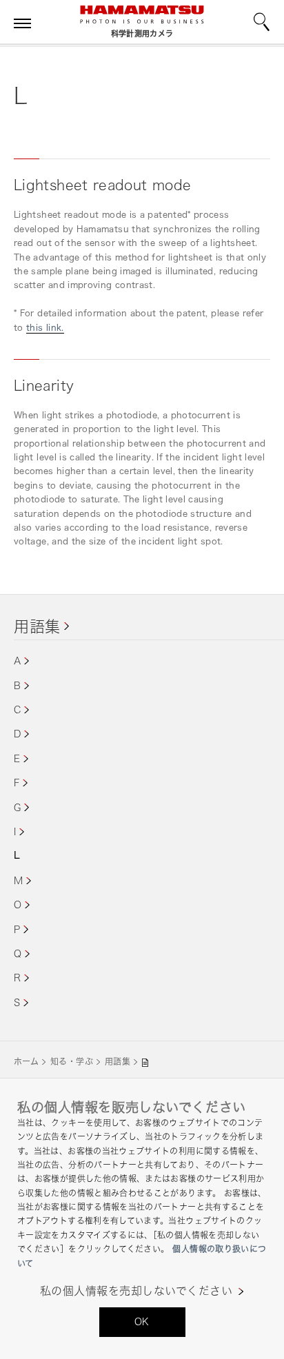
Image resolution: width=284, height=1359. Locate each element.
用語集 (37, 626)
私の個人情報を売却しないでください (136, 1291)
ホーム (26, 1061)
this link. (45, 328)
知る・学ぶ (71, 1061)
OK (142, 1321)
